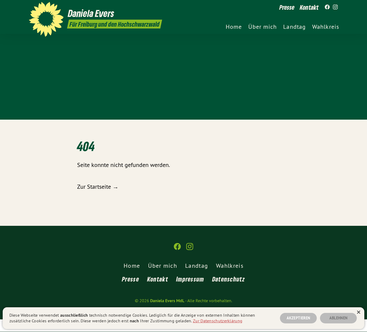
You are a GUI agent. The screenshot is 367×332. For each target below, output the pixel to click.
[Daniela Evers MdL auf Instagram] (335, 7)
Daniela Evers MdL (167, 301)
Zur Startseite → (97, 186)
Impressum (190, 279)
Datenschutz (228, 279)
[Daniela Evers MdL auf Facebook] (327, 7)
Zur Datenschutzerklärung (217, 320)
